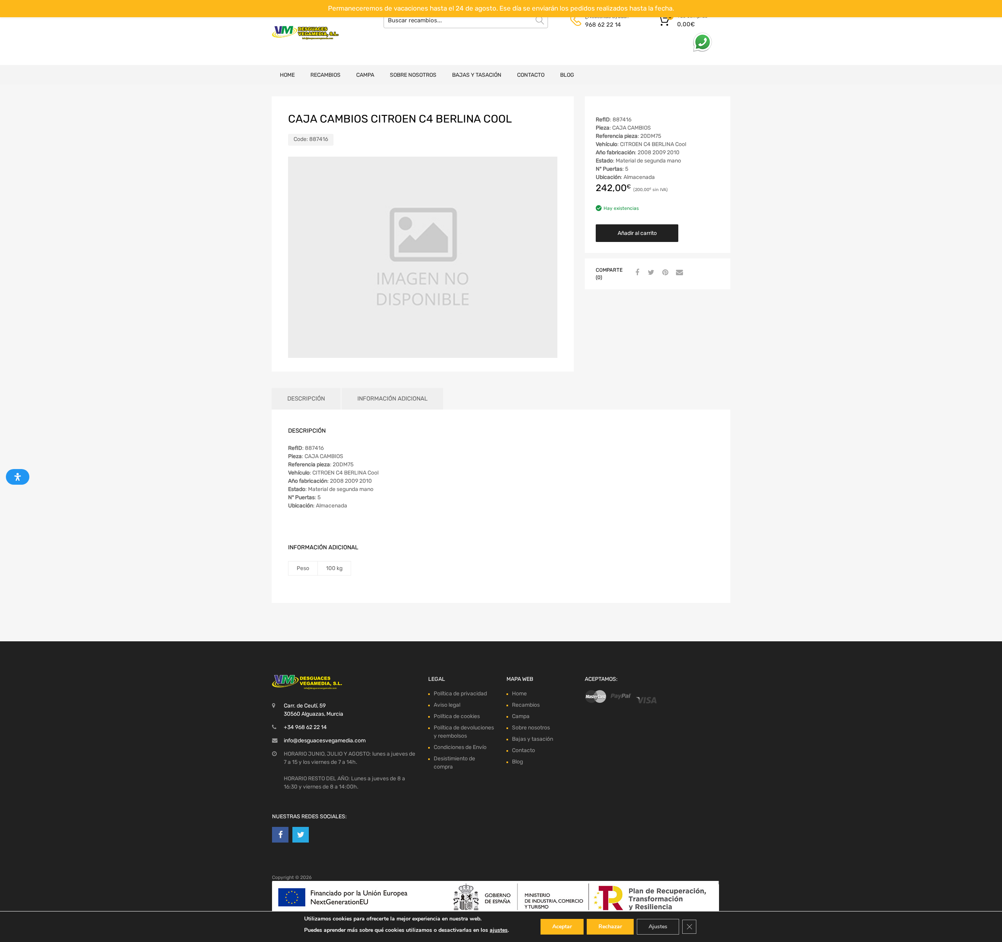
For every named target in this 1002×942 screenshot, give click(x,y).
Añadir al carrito (637, 233)
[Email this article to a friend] (678, 273)
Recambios (325, 75)
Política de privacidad (460, 693)
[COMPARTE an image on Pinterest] (664, 273)
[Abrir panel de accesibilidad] (17, 477)
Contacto (530, 75)
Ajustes (658, 926)
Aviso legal (447, 705)
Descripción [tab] (306, 398)
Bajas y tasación (476, 75)
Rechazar (610, 926)
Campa (365, 75)
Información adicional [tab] (392, 398)
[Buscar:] (466, 20)
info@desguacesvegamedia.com (325, 740)
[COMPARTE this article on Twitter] (650, 273)
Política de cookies (457, 716)
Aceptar (562, 926)
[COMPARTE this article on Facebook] (636, 273)
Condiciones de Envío (460, 747)
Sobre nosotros (413, 75)
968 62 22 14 (603, 24)
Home (287, 75)
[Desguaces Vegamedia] (305, 33)
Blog (567, 75)
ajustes (499, 930)
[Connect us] (280, 834)
